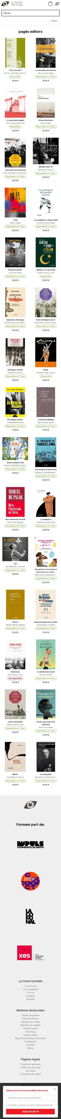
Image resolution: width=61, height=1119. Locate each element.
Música (30, 1048)
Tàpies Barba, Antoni (45, 422)
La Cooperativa (30, 989)
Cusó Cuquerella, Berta (15, 123)
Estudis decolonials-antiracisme (30, 1038)
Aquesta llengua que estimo (45, 622)
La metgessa (45, 519)
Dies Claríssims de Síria (15, 519)
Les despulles (46, 774)
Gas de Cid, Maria (46, 727)
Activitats (30, 999)
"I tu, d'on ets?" (15, 70)
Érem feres (15, 672)
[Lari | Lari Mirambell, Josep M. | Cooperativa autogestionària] (15, 549)
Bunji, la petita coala (15, 463)
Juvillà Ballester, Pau (15, 422)
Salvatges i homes (15, 370)
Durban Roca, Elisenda (46, 522)
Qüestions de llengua (15, 320)
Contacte (30, 996)
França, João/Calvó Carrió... (15, 73)
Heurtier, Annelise (15, 373)
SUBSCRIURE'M (30, 1111)
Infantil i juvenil (31, 1028)
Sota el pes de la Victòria (15, 170)
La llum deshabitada (46, 420)
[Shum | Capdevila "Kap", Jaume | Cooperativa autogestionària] (46, 352)
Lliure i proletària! (15, 722)
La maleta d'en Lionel (45, 672)
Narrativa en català (30, 1022)
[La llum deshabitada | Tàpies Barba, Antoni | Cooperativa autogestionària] (46, 402)
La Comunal (30, 986)
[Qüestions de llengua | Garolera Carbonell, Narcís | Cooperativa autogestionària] (15, 302)
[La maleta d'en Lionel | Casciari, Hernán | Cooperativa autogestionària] (46, 654)
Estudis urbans (31, 1035)
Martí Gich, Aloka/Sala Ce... (46, 575)
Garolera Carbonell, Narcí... (15, 323)
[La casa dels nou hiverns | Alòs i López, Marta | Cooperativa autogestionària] (46, 53)
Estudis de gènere (31, 1015)
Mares (15, 774)
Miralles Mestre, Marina (15, 625)
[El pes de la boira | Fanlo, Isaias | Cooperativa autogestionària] (46, 103)
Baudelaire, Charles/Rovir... (46, 777)
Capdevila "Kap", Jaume (45, 373)
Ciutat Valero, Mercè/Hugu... (45, 323)
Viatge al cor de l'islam (45, 270)
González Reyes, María (46, 223)
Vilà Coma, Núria (15, 273)
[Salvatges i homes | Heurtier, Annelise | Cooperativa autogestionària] (15, 352)
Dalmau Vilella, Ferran (15, 725)
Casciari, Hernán (45, 675)
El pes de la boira (46, 120)
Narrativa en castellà (30, 1025)
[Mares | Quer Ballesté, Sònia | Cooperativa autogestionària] (15, 757)
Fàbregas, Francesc (46, 170)
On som (30, 992)
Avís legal (30, 1070)
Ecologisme (30, 1041)
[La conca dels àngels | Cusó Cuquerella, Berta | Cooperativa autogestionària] (15, 103)
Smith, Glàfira (15, 223)
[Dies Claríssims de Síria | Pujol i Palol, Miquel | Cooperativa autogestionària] (15, 502)
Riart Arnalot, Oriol (15, 675)
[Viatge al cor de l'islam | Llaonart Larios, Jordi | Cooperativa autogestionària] (46, 252)
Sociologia (30, 1031)
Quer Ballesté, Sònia (15, 777)
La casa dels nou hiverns (45, 70)
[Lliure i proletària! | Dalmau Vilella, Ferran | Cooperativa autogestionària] (15, 704)
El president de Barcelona (45, 470)
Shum (45, 370)
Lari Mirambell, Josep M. (15, 566)
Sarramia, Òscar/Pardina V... (46, 472)
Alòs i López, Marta (46, 73)
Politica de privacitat (30, 1067)
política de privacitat (44, 1105)
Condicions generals (30, 1064)
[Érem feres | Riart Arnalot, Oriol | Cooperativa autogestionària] (15, 654)
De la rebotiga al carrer (45, 320)
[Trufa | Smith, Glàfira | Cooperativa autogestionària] (15, 202)
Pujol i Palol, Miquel (15, 522)
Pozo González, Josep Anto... (15, 173)
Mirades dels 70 (46, 167)
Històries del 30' (15, 270)
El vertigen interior (15, 420)
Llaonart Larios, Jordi (45, 273)
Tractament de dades (30, 1074)
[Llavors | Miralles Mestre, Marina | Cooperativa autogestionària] (15, 604)
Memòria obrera (30, 1018)
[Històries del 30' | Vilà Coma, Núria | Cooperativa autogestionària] (15, 252)
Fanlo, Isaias (46, 123)
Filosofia (31, 1045)
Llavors (15, 622)
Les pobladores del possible (46, 220)
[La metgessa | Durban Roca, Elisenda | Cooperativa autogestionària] (46, 502)
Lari (15, 564)
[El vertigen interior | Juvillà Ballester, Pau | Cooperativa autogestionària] (15, 402)
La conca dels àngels (15, 120)
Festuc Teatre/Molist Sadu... (15, 465)
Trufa (15, 220)
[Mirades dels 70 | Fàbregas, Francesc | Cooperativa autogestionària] (46, 151)
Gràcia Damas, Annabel (46, 625)
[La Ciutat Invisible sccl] (12, 4)
